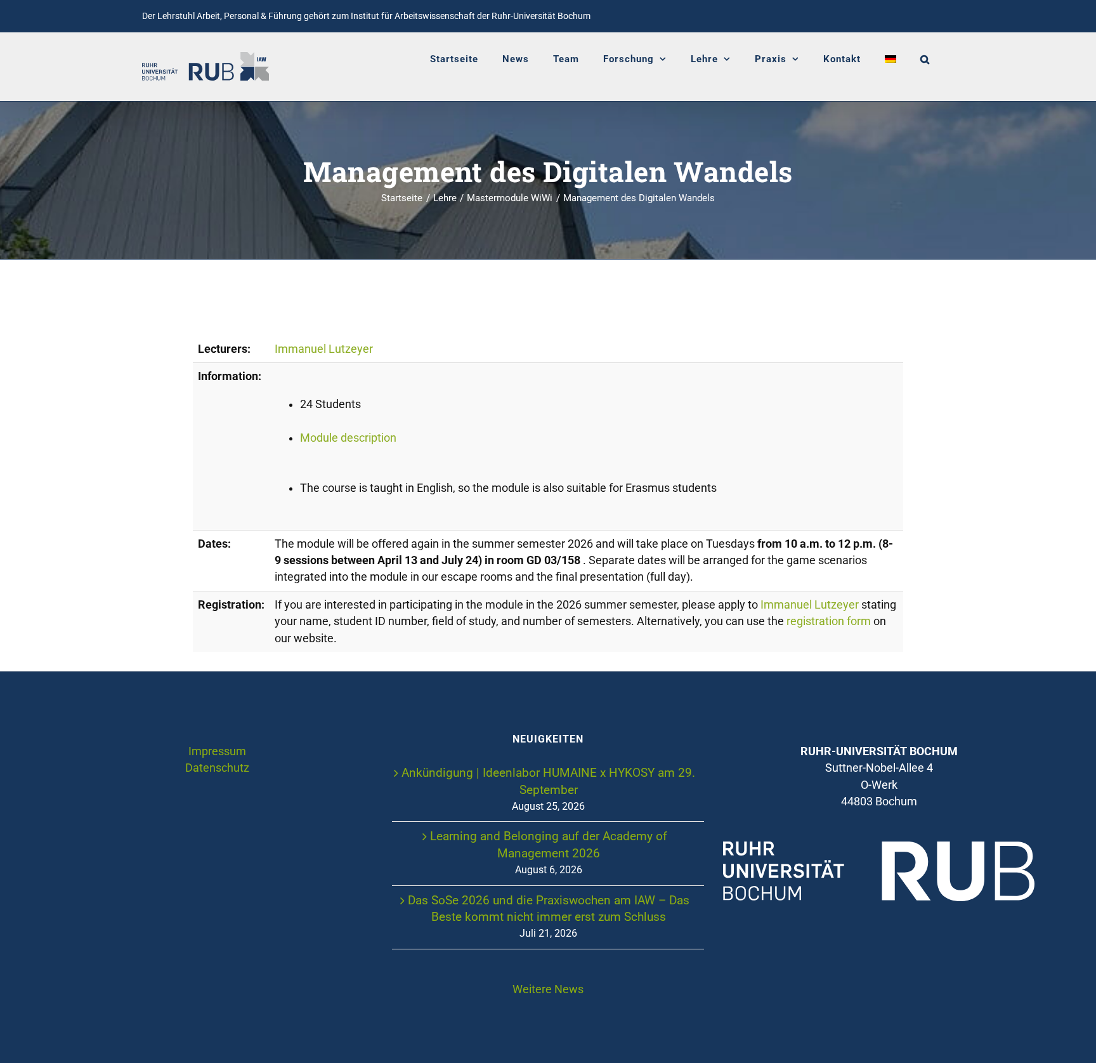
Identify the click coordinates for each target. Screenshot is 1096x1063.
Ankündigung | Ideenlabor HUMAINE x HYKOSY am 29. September (548, 780)
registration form (828, 621)
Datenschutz (217, 768)
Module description (348, 438)
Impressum (217, 751)
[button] (925, 59)
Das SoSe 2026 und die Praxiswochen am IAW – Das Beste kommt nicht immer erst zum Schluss (548, 908)
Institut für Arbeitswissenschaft (413, 16)
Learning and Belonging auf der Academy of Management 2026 (548, 844)
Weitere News (548, 989)
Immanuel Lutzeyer (324, 349)
